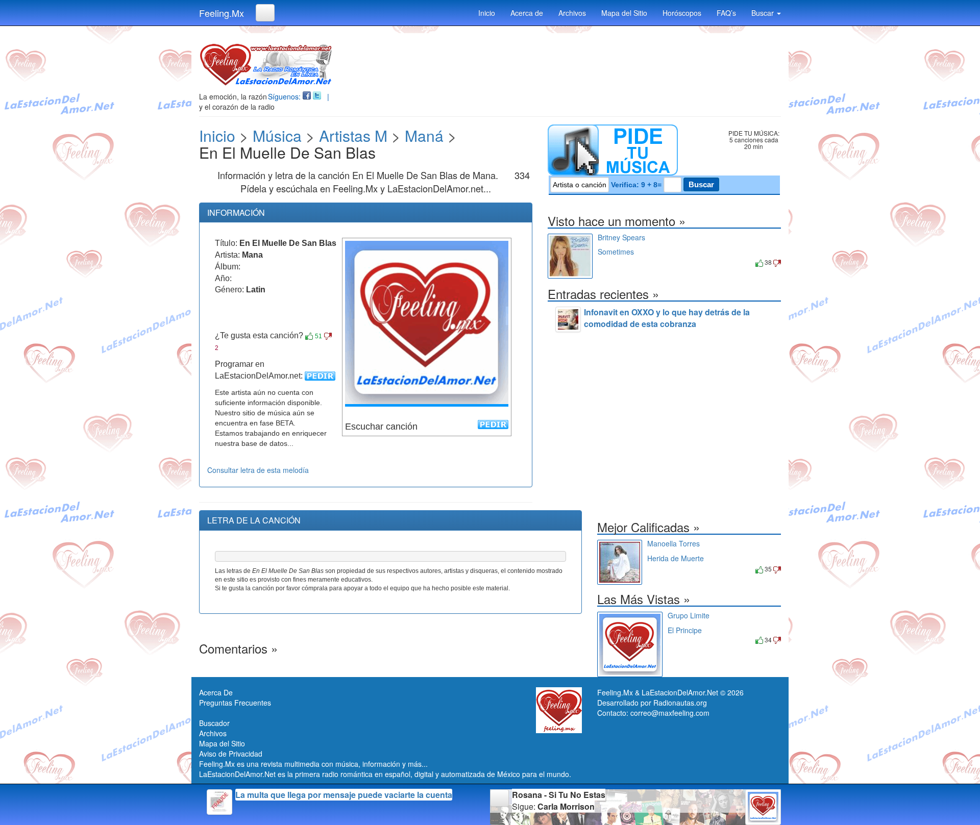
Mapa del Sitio (624, 13)
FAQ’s (726, 13)
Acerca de (526, 13)
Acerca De (216, 692)
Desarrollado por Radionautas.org (652, 702)
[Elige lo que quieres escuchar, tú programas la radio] (633, 150)
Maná (424, 135)
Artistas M (353, 135)
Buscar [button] (763, 13)
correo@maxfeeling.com (669, 713)
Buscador (214, 723)
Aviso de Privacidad (230, 753)
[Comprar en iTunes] (609, 262)
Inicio (486, 13)
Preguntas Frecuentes (235, 702)
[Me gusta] (309, 336)
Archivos (572, 13)
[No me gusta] (328, 336)
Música (277, 135)
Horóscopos (682, 13)
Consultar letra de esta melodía (258, 470)
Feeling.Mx (221, 12)
